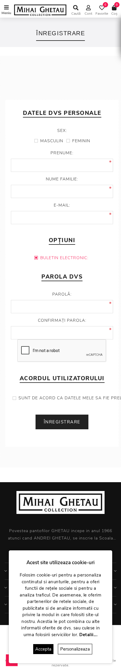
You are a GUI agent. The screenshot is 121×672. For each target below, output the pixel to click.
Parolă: (62, 294)
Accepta (43, 649)
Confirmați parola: (62, 320)
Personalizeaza (75, 649)
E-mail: (62, 205)
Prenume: (62, 153)
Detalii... (88, 635)
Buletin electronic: (64, 258)
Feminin (81, 141)
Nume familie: (62, 179)
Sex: (62, 130)
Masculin (51, 141)
